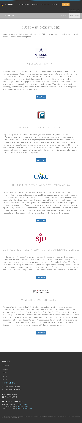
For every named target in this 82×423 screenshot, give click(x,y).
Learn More (41, 277)
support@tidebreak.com (24, 408)
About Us (4, 380)
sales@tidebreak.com (23, 406)
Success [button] (54, 4)
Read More (41, 97)
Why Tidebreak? (24, 4)
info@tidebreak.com (22, 404)
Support (4, 376)
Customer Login (73, 10)
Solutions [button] (44, 4)
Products (35, 4)
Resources (5, 369)
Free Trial (65, 5)
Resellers (4, 372)
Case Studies (74, 15)
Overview (64, 15)
